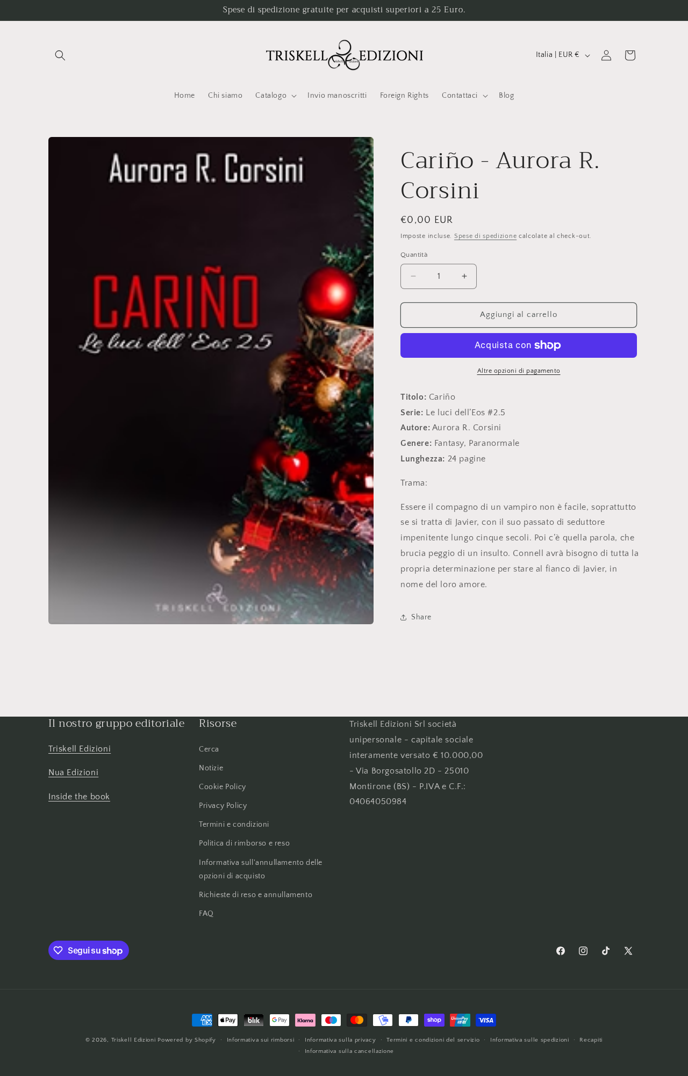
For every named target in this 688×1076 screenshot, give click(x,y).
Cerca (209, 749)
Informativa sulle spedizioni (529, 1040)
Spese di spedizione (485, 236)
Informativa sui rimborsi (261, 1040)
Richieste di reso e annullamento (255, 895)
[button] (60, 55)
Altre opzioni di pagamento (519, 370)
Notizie (211, 768)
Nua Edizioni (73, 772)
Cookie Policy (222, 787)
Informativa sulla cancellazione (350, 1051)
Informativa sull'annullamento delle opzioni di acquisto (260, 869)
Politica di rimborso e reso (244, 843)
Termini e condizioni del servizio (432, 1040)
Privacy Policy (223, 805)
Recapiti (591, 1040)
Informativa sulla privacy (340, 1040)
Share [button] (421, 617)
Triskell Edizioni (79, 749)
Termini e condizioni (234, 824)
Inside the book (79, 796)
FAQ (206, 913)
